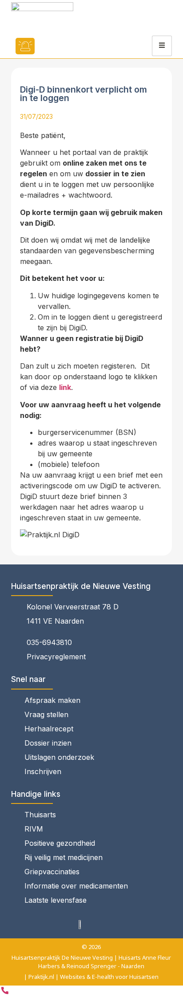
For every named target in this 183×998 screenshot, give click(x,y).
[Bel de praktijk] (5, 992)
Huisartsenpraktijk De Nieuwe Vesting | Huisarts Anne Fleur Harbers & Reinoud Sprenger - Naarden (91, 961)
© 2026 (91, 947)
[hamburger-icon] (162, 46)
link (65, 387)
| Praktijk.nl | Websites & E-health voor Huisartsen (91, 977)
